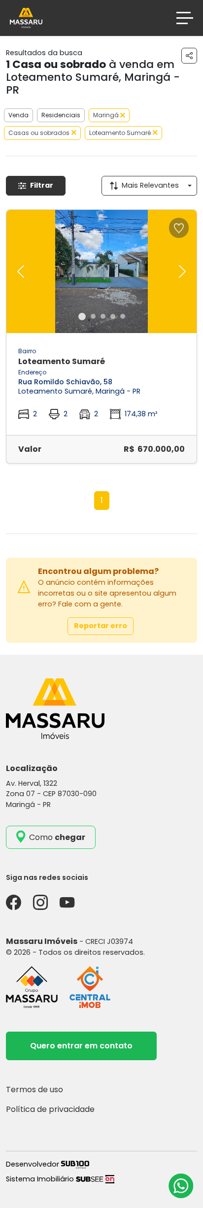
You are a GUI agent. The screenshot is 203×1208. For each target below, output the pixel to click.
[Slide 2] (93, 316)
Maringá (106, 115)
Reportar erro (100, 626)
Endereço (32, 372)
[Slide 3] (103, 316)
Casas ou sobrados (38, 133)
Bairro (27, 351)
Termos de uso (34, 1089)
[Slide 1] (82, 316)
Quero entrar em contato (81, 1045)
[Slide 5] (122, 316)
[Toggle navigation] (184, 18)
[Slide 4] (112, 316)
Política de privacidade (50, 1109)
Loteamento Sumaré (120, 133)
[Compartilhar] (189, 56)
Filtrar (41, 185)
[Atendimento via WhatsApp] (181, 1186)
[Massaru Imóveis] (26, 17)
